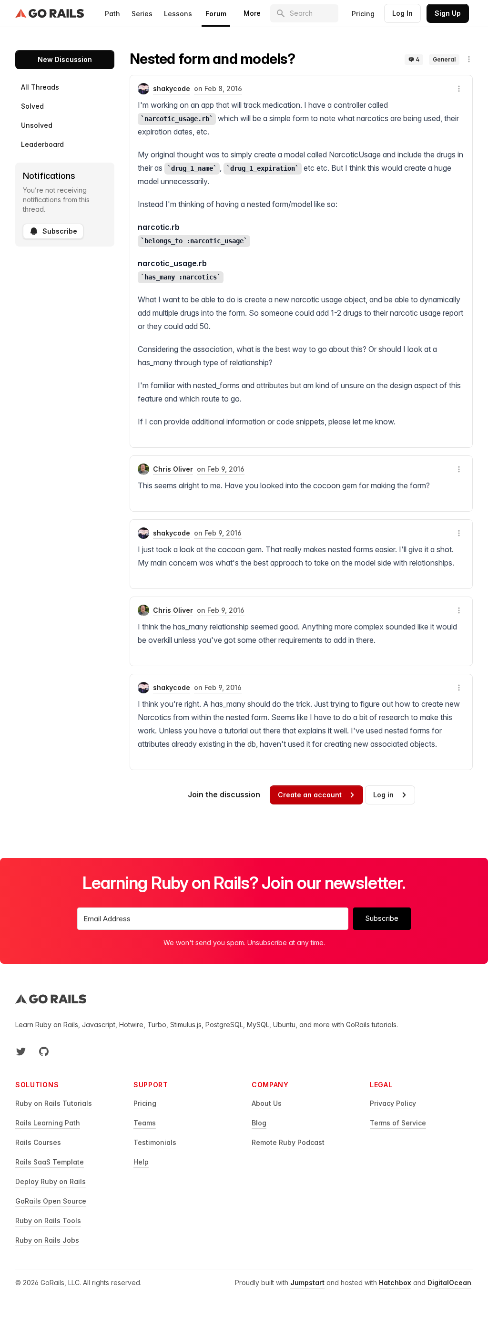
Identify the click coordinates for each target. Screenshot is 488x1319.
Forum (215, 14)
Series (142, 14)
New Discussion (65, 59)
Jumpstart (307, 1282)
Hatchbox (395, 1282)
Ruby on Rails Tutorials (53, 1103)
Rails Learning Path (47, 1123)
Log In (402, 13)
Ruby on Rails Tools (48, 1220)
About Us (267, 1103)
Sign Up (448, 13)
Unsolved (36, 125)
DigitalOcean (449, 1282)
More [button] (252, 13)
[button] (469, 59)
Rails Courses (38, 1142)
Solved (32, 106)
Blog (259, 1123)
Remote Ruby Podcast (288, 1142)
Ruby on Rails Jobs (47, 1240)
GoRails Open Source (50, 1201)
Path (112, 14)
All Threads (40, 87)
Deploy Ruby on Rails (50, 1181)
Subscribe (59, 231)
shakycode (171, 88)
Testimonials (154, 1142)
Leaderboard (42, 144)
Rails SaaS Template (49, 1162)
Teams (144, 1123)
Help (141, 1162)
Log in (383, 795)
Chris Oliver (173, 469)
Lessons (178, 14)
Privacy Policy (393, 1103)
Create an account (310, 795)
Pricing (363, 14)
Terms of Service (398, 1123)
